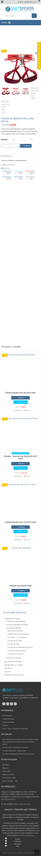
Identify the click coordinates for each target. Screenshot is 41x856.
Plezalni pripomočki (16, 651)
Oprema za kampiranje (15, 621)
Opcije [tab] (13, 187)
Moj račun (5, 765)
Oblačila (8, 668)
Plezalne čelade (14, 641)
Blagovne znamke (8, 774)
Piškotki (4, 725)
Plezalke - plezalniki (16, 637)
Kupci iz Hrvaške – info (9, 781)
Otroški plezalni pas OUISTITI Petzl (20, 522)
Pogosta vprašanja (8, 722)
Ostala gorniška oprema (17, 625)
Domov (6, 35)
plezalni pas (11, 165)
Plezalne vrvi (13, 644)
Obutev (7, 671)
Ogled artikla (21, 402)
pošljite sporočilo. (24, 804)
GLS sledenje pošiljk (9, 778)
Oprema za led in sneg (14, 675)
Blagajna (5, 768)
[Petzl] (5, 168)
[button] (4, 22)
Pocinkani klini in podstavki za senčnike (15, 747)
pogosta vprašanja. (8, 799)
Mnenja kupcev (7, 715)
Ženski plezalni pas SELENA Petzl (20, 393)
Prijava (20, 2)
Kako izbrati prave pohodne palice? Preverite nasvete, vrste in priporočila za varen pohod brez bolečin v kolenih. (20, 741)
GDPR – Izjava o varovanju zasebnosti (15, 729)
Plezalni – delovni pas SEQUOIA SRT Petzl (20, 457)
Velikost (4, 140)
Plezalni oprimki (13, 658)
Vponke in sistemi (15, 654)
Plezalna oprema (30, 35)
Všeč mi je (27, 410)
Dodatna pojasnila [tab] (28, 187)
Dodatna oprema (15, 631)
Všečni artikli (6, 771)
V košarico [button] (21, 527)
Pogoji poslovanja (8, 719)
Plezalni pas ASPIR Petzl (21, 586)
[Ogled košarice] (38, 2)
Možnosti (21, 397)
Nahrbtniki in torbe (13, 665)
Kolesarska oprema (13, 661)
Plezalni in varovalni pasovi (10, 37)
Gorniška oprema (16, 35)
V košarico (27, 146)
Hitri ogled (18, 410)
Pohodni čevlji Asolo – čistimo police (14, 751)
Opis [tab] (5, 187)
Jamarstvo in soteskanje (18, 634)
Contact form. (29, 835)
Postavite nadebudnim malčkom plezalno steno (18, 754)
